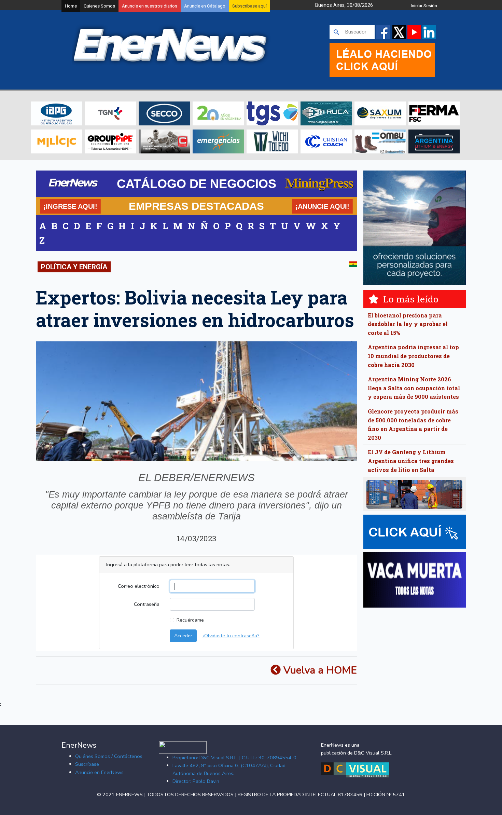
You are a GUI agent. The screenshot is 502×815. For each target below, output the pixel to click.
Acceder (183, 635)
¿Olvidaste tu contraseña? (231, 635)
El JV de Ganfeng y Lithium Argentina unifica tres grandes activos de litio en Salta (411, 460)
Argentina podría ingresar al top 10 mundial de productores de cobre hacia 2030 (413, 355)
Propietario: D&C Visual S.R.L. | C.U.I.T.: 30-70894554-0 (234, 757)
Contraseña (146, 604)
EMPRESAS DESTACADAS (196, 206)
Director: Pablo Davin (195, 781)
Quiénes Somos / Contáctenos (108, 756)
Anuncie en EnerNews (99, 772)
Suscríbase (87, 764)
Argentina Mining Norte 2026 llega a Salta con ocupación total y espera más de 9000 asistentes (414, 388)
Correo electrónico (138, 586)
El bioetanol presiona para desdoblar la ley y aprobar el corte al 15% (408, 324)
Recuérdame (190, 619)
